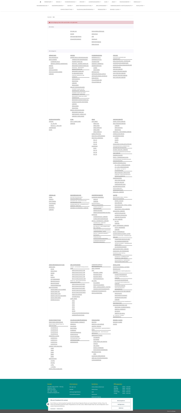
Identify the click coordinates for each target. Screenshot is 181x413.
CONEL (50, 197)
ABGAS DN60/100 (97, 127)
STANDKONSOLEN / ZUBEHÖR (100, 216)
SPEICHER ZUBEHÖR (117, 69)
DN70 (73, 306)
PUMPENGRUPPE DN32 (120, 184)
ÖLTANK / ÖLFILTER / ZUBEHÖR (120, 149)
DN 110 (95, 140)
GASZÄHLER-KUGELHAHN (121, 297)
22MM (52, 352)
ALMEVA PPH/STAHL (96, 133)
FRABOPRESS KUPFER (54, 336)
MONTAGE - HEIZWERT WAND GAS (80, 63)
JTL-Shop (173, 411)
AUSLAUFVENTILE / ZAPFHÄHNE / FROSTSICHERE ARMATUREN (122, 260)
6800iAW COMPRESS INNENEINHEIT (59, 63)
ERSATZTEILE (75, 81)
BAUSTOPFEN (73, 328)
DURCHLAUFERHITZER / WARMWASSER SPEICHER (122, 236)
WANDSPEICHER (117, 67)
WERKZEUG (73, 324)
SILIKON (115, 324)
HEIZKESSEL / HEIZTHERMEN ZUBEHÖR (122, 131)
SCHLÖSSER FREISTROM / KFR (120, 305)
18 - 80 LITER (54, 123)
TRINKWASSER (52, 127)
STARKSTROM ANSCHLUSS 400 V (122, 239)
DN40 (73, 302)
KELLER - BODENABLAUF (118, 231)
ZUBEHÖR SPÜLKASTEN (120, 217)
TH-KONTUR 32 (54, 334)
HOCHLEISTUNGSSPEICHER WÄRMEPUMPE (119, 58)
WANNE (52, 273)
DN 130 (95, 142)
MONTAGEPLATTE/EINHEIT (121, 295)
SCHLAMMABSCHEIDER (118, 135)
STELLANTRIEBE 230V (97, 80)
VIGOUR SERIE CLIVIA (55, 293)
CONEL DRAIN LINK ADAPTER (100, 341)
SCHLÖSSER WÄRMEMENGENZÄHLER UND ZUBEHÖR (121, 152)
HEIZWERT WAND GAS (77, 61)
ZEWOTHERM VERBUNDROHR (56, 322)
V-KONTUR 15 (54, 338)
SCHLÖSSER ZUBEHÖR (120, 285)
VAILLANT (51, 67)
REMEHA (51, 65)
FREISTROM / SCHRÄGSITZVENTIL (122, 307)
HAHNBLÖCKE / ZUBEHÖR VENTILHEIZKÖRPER (99, 223)
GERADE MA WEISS (97, 210)
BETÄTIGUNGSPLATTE (98, 278)
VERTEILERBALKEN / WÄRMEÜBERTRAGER (118, 189)
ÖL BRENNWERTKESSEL (77, 73)
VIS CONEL (94, 280)
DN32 (73, 300)
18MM (52, 350)
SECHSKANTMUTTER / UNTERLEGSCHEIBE (75, 339)
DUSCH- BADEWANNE (120, 227)
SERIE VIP (95, 199)
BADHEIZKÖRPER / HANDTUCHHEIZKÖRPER (97, 204)
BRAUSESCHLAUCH (55, 281)
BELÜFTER (94, 322)
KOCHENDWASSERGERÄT (121, 247)
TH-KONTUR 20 (54, 329)
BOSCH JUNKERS (53, 59)
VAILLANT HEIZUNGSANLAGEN (77, 87)
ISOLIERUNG (73, 326)
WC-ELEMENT (96, 282)
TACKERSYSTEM (95, 61)
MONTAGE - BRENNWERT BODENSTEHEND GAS (78, 68)
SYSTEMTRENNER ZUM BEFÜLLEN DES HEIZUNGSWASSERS (122, 160)
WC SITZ (117, 221)
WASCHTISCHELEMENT (98, 284)
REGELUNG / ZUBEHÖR (118, 192)
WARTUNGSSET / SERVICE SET (79, 114)
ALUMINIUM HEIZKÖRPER (98, 197)
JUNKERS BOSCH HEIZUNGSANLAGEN (79, 57)
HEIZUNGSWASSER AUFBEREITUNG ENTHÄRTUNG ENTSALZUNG (121, 146)
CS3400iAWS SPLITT (55, 61)
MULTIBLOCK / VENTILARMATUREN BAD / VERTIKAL (101, 227)
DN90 (73, 309)
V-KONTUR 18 (54, 340)
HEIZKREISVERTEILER (96, 65)
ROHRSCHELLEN (74, 334)
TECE (93, 270)
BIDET (52, 275)
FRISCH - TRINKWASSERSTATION (120, 157)
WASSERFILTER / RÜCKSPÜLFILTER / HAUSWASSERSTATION (78, 201)
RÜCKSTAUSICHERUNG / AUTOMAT (121, 267)
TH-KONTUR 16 (54, 327)
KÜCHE (52, 269)
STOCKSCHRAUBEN (74, 336)
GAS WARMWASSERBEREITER (121, 241)
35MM (52, 356)
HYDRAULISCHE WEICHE (118, 133)
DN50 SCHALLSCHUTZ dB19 (78, 284)
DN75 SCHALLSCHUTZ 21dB (78, 274)
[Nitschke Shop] (40, 2)
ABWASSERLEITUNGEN (97, 335)
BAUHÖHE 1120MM (98, 272)
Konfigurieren (121, 404)
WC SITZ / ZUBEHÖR (117, 219)
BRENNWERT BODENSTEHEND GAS (80, 65)
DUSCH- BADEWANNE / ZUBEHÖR (121, 225)
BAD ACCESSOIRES (53, 287)
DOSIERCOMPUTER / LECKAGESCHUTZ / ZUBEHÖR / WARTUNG (79, 205)
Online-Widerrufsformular (98, 31)
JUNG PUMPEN (52, 201)
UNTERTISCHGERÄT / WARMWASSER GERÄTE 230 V (123, 244)
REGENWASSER (118, 207)
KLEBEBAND (73, 330)
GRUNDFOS (51, 207)
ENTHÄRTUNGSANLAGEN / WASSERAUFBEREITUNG (76, 198)
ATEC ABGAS (95, 121)
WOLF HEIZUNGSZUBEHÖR (119, 123)
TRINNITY (51, 199)
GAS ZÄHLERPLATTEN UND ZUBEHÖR (121, 291)
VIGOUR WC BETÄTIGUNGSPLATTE (101, 289)
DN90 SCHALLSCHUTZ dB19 (78, 288)
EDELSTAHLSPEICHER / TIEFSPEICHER (121, 61)
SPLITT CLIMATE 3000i (75, 121)
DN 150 (95, 144)
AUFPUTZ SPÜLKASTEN (120, 213)
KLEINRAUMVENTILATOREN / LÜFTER (121, 233)
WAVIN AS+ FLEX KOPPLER (98, 324)
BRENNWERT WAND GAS (78, 71)
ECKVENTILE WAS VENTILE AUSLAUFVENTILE (119, 253)
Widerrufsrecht (95, 44)
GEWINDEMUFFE (74, 342)
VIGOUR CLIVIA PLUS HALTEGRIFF (58, 295)
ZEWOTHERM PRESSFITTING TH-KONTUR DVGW (56, 324)
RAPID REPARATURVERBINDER (100, 349)
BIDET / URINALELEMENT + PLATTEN (101, 286)
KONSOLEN (94, 214)
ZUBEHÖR (51, 74)
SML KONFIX (96, 345)
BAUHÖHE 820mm (97, 274)
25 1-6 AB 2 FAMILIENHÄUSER (122, 167)
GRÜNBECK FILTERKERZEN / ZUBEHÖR (79, 208)
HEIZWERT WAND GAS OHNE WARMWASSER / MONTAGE (78, 93)
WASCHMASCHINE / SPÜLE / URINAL (123, 205)
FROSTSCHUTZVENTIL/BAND (55, 71)
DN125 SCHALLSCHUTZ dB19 (78, 292)
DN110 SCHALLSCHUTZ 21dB (78, 278)
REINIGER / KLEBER (117, 322)
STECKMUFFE (96, 337)
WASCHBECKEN (118, 202)
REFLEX (116, 142)
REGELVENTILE (95, 78)
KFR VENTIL (117, 311)
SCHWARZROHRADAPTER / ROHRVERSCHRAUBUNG (99, 241)
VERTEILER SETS (95, 71)
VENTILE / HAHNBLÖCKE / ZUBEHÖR (100, 220)
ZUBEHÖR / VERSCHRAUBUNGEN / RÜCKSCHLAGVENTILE (123, 175)
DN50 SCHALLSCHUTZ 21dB (78, 272)
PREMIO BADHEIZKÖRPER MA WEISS (101, 212)
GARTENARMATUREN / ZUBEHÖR (121, 249)
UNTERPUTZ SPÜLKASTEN (121, 215)
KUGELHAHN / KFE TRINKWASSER (121, 251)
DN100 (73, 311)
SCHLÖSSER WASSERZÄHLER (121, 280)
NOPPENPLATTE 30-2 (96, 59)
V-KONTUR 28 (54, 344)
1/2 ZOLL (53, 360)
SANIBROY (51, 205)
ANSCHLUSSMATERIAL (97, 293)
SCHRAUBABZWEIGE (96, 360)
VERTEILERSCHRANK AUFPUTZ (99, 74)
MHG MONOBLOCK (53, 57)
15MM (52, 348)
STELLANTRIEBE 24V (96, 82)
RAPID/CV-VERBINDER (98, 347)
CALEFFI (116, 140)
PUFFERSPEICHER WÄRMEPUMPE (120, 63)
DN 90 (94, 148)
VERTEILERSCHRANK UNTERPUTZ (99, 76)
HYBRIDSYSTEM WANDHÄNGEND (80, 59)
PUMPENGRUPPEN (117, 178)
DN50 (73, 304)
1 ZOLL (52, 364)
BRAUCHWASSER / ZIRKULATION (122, 172)
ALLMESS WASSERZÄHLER (121, 274)
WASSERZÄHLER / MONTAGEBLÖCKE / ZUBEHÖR (122, 271)
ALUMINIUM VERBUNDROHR (98, 356)
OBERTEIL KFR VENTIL (120, 313)
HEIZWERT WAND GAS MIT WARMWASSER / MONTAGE (78, 89)
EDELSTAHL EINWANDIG (97, 138)
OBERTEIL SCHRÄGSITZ (120, 309)
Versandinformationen (75, 39)
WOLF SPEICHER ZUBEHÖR (119, 77)
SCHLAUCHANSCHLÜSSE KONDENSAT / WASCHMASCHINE (122, 302)
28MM (52, 354)
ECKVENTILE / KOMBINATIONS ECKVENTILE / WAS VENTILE (122, 257)
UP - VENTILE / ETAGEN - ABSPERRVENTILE (118, 316)
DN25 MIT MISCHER (119, 182)
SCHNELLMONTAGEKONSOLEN (100, 218)
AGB (93, 36)
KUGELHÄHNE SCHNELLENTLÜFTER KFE (122, 144)
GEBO (94, 353)
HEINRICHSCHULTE (55, 299)
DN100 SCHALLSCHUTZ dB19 (78, 290)
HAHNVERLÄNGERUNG (75, 332)
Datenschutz (60, 408)
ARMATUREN (52, 267)
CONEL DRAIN (73, 298)
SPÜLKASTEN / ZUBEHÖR (119, 211)
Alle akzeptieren (121, 400)
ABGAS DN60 (96, 125)
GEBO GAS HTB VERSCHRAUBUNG (100, 358)
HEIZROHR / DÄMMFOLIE (97, 63)
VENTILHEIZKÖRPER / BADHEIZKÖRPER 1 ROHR (101, 329)
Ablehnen (121, 408)
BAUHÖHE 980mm (97, 276)
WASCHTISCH (54, 271)
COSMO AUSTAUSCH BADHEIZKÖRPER (98, 207)
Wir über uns (73, 31)
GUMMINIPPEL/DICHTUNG (78, 315)
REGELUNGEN (75, 85)
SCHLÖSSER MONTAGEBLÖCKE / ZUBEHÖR (122, 282)
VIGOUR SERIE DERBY (56, 297)
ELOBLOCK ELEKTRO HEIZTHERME (80, 101)
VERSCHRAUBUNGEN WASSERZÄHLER (120, 288)
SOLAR (50, 129)
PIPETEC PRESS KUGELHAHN (55, 368)
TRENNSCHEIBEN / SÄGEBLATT (77, 322)
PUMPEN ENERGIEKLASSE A (119, 163)
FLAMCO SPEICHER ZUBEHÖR (120, 71)
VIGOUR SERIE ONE (55, 291)
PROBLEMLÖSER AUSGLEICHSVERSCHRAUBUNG (100, 237)
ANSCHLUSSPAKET (53, 69)
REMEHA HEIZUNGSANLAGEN (77, 110)
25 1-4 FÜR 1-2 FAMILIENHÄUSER (122, 165)
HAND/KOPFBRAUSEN (56, 285)
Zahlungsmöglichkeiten (75, 36)
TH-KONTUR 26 (54, 331)
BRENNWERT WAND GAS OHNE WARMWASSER (79, 97)
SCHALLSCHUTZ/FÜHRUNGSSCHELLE (80, 313)
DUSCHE (53, 277)
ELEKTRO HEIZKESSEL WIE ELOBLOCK (78, 76)
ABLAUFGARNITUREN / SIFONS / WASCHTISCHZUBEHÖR (120, 198)
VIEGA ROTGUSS (53, 358)
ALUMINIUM (94, 146)
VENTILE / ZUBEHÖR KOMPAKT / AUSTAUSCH (100, 234)
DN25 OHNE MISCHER (120, 180)
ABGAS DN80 (96, 129)
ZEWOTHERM (96, 69)
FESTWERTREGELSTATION (119, 186)
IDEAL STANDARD (96, 268)
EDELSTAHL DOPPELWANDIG (98, 135)
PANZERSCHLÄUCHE (117, 155)
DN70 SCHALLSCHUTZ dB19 (78, 286)
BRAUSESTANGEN (55, 283)
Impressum (53, 408)
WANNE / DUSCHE (119, 200)
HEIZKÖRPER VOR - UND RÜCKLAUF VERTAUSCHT (100, 332)
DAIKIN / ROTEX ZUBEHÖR (119, 121)
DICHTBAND (96, 339)
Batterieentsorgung (96, 41)
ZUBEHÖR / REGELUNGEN (78, 116)
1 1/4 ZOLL (53, 366)
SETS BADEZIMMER (55, 279)
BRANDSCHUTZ (116, 269)
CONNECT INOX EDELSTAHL (55, 346)
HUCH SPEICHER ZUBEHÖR (119, 73)
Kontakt (72, 33)
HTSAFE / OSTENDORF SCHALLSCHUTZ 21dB (79, 267)
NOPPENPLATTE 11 (96, 57)
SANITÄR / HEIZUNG (96, 326)
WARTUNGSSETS (76, 79)
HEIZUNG (51, 121)
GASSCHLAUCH (118, 293)
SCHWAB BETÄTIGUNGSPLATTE (99, 291)
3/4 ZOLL (53, 362)
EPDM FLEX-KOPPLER (77, 294)
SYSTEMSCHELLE (76, 296)
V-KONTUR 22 (54, 342)
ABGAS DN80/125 (97, 131)
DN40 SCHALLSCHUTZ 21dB (78, 270)
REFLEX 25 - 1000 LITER (56, 125)
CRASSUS (95, 343)
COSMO (95, 67)
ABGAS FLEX (96, 123)
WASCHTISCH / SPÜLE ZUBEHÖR (122, 209)
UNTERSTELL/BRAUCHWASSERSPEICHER (122, 65)
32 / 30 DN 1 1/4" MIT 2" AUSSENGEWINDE (120, 169)
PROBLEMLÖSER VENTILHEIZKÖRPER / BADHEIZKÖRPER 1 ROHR (102, 230)
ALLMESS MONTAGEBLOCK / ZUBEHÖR (121, 277)
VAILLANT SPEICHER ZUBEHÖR (120, 75)
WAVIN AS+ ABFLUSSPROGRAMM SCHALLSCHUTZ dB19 (78, 281)
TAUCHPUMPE (52, 203)
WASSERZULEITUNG (96, 351)
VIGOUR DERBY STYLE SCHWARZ (58, 289)
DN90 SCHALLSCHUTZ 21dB (78, 276)
